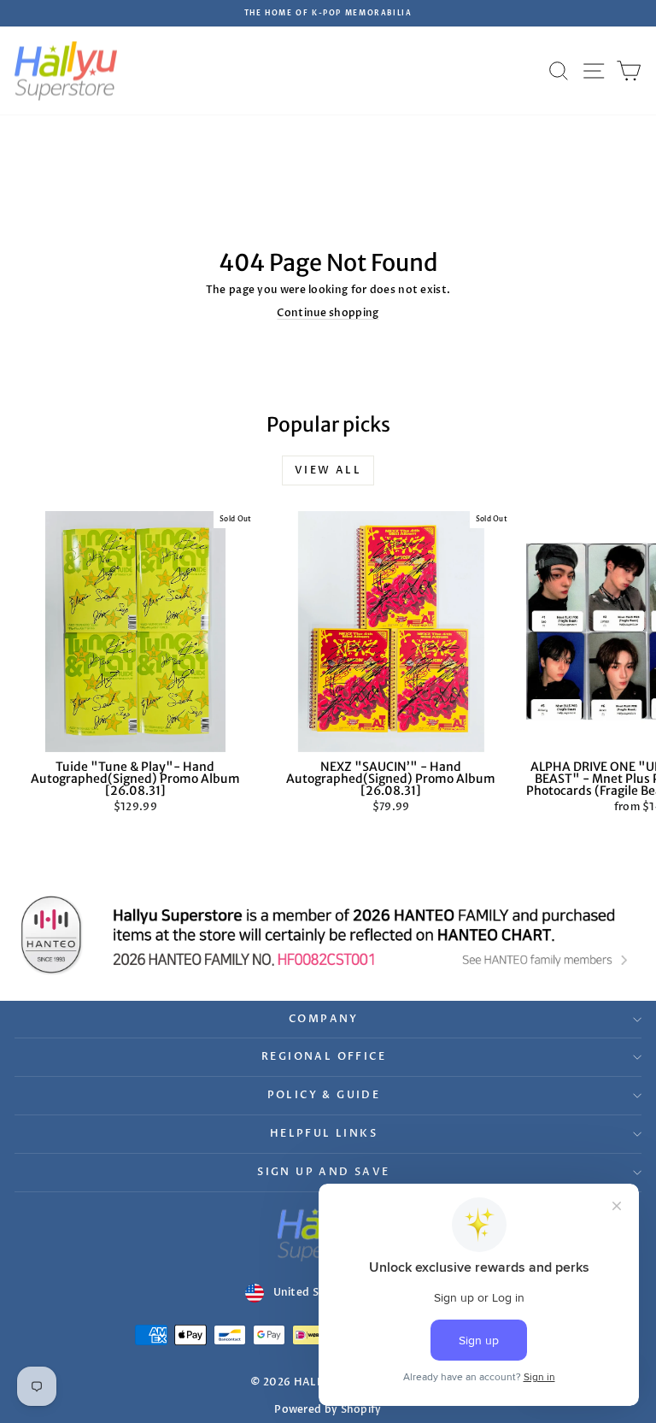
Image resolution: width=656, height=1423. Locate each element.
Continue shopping (327, 313)
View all (328, 470)
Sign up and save (323, 1172)
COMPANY (324, 1019)
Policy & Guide (324, 1095)
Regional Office (323, 1056)
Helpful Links (324, 1133)
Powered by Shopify (327, 1409)
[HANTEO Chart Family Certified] (328, 934)
